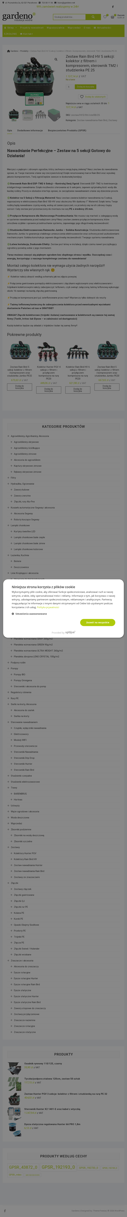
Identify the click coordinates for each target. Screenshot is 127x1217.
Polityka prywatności (48, 607)
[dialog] (63, 608)
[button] (29, 613)
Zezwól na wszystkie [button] (97, 622)
